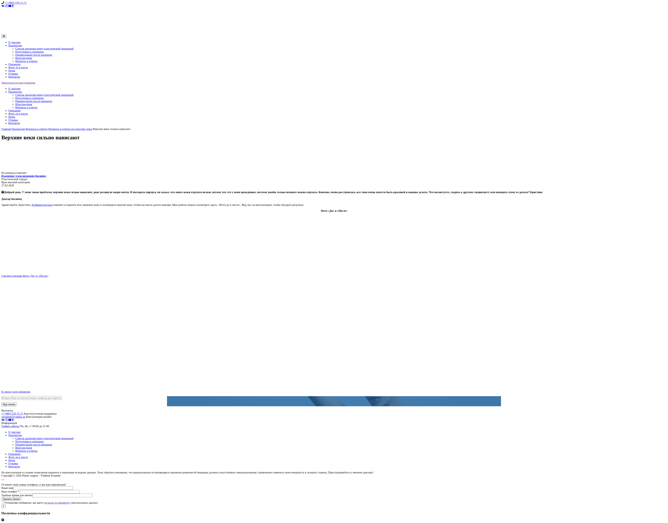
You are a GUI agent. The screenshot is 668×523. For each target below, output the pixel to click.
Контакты (14, 76)
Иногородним (23, 58)
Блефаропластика (42, 204)
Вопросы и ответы (26, 61)
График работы (10, 426)
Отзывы (13, 73)
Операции (14, 64)
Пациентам (15, 45)
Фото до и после (18, 67)
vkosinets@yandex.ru (13, 416)
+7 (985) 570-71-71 (16, 2)
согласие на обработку (57, 502)
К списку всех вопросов (15, 391)
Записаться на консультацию (18, 82)
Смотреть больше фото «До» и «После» (24, 275)
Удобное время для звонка (16, 495)
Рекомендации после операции (33, 54)
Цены (11, 70)
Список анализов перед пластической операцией (44, 48)
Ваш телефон (10, 491)
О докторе (14, 42)
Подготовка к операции (29, 51)
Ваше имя (7, 487)
